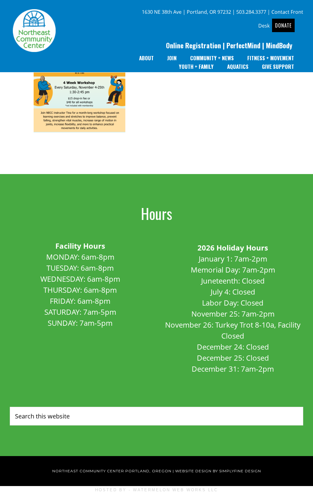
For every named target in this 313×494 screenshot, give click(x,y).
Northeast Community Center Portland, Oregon (111, 471)
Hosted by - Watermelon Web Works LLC (156, 490)
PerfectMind (243, 45)
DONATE (283, 25)
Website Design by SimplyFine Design (218, 471)
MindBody (279, 45)
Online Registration (193, 45)
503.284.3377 (251, 12)
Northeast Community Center (34, 32)
